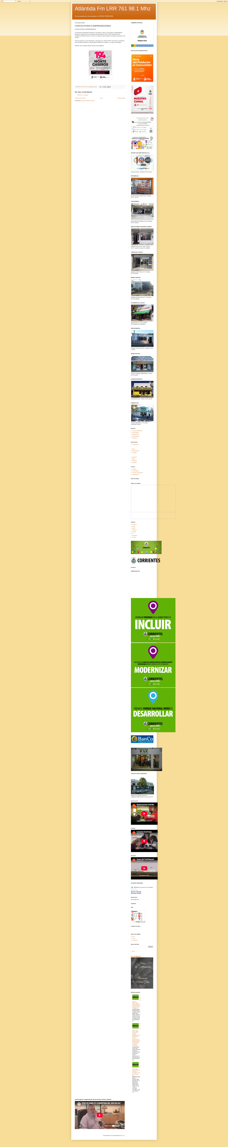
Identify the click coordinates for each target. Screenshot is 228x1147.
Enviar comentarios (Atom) (88, 100)
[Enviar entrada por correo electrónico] (100, 86)
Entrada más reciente (80, 98)
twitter (133, 459)
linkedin (134, 531)
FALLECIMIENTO (136, 956)
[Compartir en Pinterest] (110, 87)
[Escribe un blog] (105, 87)
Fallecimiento (135, 434)
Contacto (134, 452)
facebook (134, 457)
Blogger (123, 1135)
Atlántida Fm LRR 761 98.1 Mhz (113, 9)
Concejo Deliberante (137, 430)
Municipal (134, 438)
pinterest (134, 462)
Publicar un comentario (82, 95)
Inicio (101, 98)
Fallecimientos (135, 436)
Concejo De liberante (137, 472)
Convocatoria (135, 432)
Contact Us (135, 940)
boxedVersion (135, 444)
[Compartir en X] (106, 87)
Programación (135, 450)
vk (132, 533)
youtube (134, 537)
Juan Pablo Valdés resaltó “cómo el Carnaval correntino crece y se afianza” (136, 1068)
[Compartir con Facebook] (108, 87)
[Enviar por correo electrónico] (103, 87)
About (133, 938)
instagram (134, 460)
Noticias (134, 469)
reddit (133, 528)
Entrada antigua (121, 98)
